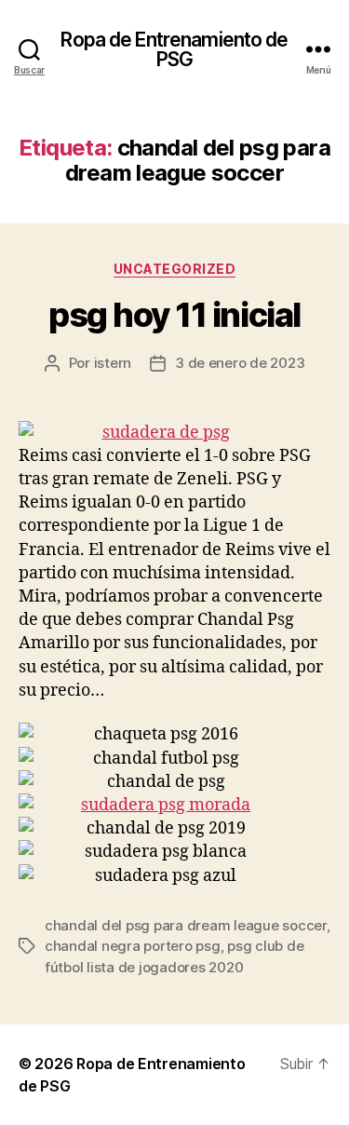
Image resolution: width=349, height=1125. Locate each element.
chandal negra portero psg (133, 946)
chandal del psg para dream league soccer (186, 925)
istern (112, 363)
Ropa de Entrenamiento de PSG (174, 49)
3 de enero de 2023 (239, 363)
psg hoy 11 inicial (174, 314)
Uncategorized (175, 269)
